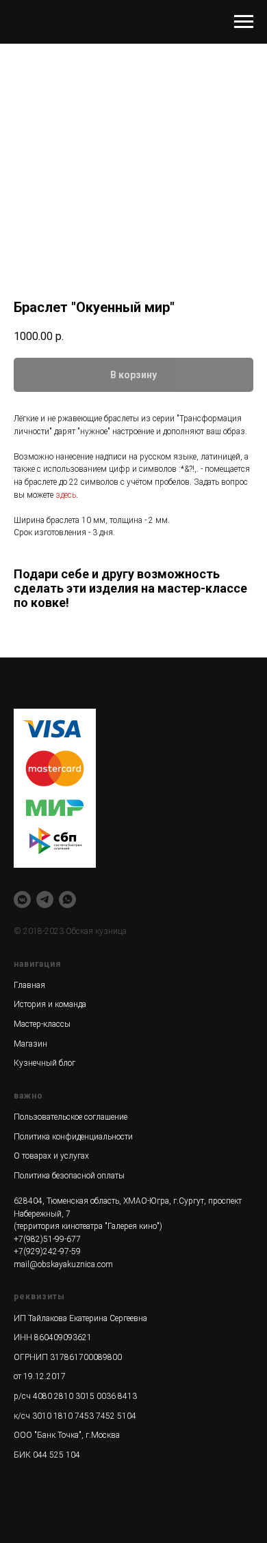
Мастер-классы (42, 1024)
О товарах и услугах (51, 1156)
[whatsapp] (67, 899)
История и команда (50, 1004)
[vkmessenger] (22, 899)
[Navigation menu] (243, 22)
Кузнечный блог (44, 1063)
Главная (29, 985)
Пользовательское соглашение (70, 1117)
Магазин (30, 1044)
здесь (65, 495)
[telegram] (44, 899)
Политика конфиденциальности (73, 1137)
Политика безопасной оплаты (69, 1175)
